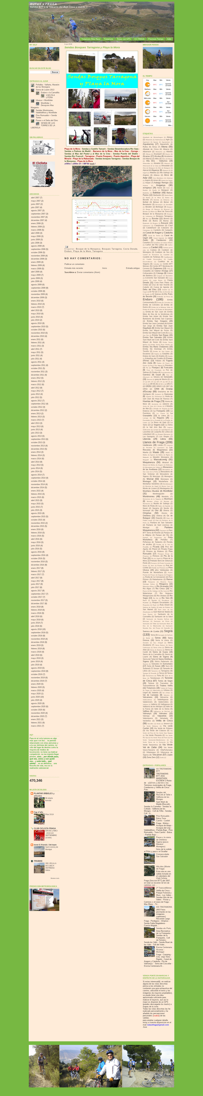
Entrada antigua (133, 268)
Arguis (147, 180)
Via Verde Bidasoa (150, 726)
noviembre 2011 (38, 371)
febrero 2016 (36, 533)
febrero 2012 (36, 381)
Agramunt (146, 142)
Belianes (166, 200)
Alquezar (155, 170)
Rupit (154, 605)
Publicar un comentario (74, 264)
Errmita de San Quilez (161, 351)
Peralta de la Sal (163, 544)
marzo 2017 (36, 574)
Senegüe (161, 635)
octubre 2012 (36, 407)
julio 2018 (35, 626)
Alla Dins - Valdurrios (157, 161)
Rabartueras (157, 579)
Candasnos (161, 240)
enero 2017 (36, 568)
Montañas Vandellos (151, 484)
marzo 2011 (36, 346)
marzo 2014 (36, 458)
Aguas (155, 142)
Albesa (148, 154)
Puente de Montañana (153, 572)
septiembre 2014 (38, 478)
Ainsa (154, 147)
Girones (149, 379)
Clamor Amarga (161, 271)
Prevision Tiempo (155, 39)
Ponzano (154, 563)
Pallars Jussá (147, 520)
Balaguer (165, 190)
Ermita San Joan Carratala (153, 323)
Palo (157, 520)
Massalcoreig (160, 459)
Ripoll (145, 600)
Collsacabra (148, 273)
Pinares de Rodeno (155, 551)
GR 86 (152, 384)
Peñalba (164, 540)
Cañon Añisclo (168, 242)
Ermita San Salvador (152, 337)
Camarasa (146, 230)
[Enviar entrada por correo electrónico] (66, 247)
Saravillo (167, 628)
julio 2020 (35, 700)
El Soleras (156, 294)
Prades (159, 565)
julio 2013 (35, 433)
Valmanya (147, 713)
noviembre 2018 (38, 639)
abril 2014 (35, 462)
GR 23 (145, 384)
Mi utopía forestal (49, 799)
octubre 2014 (36, 481)
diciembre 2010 (37, 336)
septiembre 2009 (38, 288)
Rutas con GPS (124, 39)
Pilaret (154, 549)
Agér (168, 139)
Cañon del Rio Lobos (154, 245)
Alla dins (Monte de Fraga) (163, 867)
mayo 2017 (36, 581)
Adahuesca (159, 139)
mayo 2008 (36, 236)
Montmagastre (158, 494)
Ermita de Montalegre (165, 309)
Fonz (148, 370)
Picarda (156, 547)
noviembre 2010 (38, 333)
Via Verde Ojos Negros (164, 733)
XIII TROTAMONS (164, 907)
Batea (167, 197)
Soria (149, 666)
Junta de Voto (148, 406)
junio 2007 (35, 204)
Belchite (156, 200)
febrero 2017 (36, 571)
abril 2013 (35, 423)
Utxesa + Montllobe (44, 100)
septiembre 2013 (38, 439)
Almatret (157, 163)
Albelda (169, 151)
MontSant (168, 499)
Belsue (156, 202)
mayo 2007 (36, 201)
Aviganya (160, 185)
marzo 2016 (36, 536)
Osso (168, 518)
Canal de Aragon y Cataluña (159, 232)
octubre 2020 (36, 710)
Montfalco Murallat (151, 491)
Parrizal (145, 537)
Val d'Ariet (166, 693)
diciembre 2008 (37, 259)
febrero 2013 (36, 417)
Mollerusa (169, 465)
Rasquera (151, 582)
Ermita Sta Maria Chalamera (155, 347)
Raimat (169, 579)
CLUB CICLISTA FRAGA (45, 828)
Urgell (145, 693)
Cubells (146, 287)
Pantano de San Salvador (161, 523)
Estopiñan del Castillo (154, 358)
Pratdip (154, 568)
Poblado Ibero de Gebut (160, 561)
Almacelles (146, 163)
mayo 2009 (36, 275)
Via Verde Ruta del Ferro (159, 737)
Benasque (159, 204)
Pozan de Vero (148, 565)
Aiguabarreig (148, 144)
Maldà (168, 452)
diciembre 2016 (37, 565)
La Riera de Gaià (158, 422)
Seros (158, 637)
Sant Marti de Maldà (161, 612)
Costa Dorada (130, 249)
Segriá (168, 631)
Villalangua (151, 752)
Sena (153, 635)
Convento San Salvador (155, 278)
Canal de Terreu (154, 235)
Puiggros (169, 575)
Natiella (167, 506)
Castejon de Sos (162, 252)
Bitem (153, 211)
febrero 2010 (36, 304)
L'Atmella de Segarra (159, 408)
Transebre (164, 683)
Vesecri (167, 723)
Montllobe (168, 491)
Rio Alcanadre (163, 586)
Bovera (166, 218)
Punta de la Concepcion (155, 577)
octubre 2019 (36, 674)
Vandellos (147, 721)
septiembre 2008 (38, 249)
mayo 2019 (36, 658)
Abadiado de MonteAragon (153, 137)
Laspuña (157, 432)
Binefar (145, 211)
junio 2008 (35, 239)
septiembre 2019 (38, 671)
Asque (148, 183)
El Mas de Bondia (164, 292)
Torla (159, 675)
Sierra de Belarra (156, 650)
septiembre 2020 (38, 706)
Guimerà (158, 394)
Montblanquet (168, 484)
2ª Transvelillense (163, 888)
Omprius (147, 513)
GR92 (145, 389)
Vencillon (150, 723)
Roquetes (146, 605)
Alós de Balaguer (164, 168)
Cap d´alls (38, 812)
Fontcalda (168, 367)
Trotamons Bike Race (90, 39)
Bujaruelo (146, 223)
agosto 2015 (36, 513)
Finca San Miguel (156, 365)
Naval (145, 508)
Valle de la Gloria (161, 709)
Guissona (168, 394)
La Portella (156, 420)
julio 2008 (35, 243)
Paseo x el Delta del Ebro (47, 120)
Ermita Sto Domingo (152, 349)
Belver (166, 202)
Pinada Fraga (167, 549)
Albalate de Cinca (151, 149)
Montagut (147, 481)
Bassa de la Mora (153, 197)
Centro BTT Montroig (161, 266)
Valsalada (164, 718)
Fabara (158, 361)
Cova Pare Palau (161, 282)
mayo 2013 (36, 426)
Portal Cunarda (165, 563)
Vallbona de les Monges (153, 706)
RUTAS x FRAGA (43, 4)
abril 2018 (35, 616)
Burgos (155, 223)
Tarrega (145, 673)
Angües (146, 175)
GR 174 (150, 382)
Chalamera (157, 268)
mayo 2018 (36, 620)
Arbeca (156, 175)
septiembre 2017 (38, 594)
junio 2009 (35, 278)
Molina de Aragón (157, 465)
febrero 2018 (36, 610)
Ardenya (170, 178)
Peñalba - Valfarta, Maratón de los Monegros (47, 86)
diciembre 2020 (37, 716)
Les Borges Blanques (162, 434)
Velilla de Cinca (164, 720)
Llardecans (147, 445)
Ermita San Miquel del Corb (154, 333)
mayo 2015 (36, 504)
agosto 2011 (36, 362)
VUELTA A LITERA (50, 96)
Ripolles (154, 600)
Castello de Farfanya (151, 257)
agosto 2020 (36, 703)
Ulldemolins (156, 690)
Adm (169, 39)
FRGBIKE (38, 861)
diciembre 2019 (37, 681)
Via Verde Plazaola (153, 735)
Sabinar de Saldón (149, 607)
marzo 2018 (36, 613)
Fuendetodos (165, 372)
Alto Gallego (165, 173)
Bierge (148, 209)
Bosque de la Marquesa (88, 249)
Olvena (166, 510)
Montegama (165, 488)
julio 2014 (35, 471)
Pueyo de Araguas (157, 575)
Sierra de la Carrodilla (152, 654)
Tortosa (151, 683)
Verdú (159, 723)
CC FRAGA (139, 39)
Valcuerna (164, 697)
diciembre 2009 (37, 297)
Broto (145, 221)
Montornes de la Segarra (152, 499)
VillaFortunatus (166, 750)
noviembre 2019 (38, 677)
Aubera (145, 185)
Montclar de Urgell (151, 486)
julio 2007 (35, 207)
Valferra (154, 704)
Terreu (170, 673)
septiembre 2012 (38, 404)
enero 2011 (35, 339)
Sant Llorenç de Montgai (51, 848)
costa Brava (157, 280)
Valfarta (145, 704)
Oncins (164, 513)
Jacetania (155, 404)
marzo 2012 (36, 384)
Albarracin (147, 151)
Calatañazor (151, 228)
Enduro (68, 251)
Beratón (148, 207)
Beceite (146, 200)
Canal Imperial (159, 238)
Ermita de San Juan (154, 312)
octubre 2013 (36, 442)
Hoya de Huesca (162, 399)
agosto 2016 (36, 552)
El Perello (146, 294)
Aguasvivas (166, 142)
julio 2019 (35, 665)
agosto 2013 (36, 436)
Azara (159, 188)
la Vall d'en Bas (154, 427)
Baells (154, 190)
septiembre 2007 (38, 214)
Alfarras (148, 159)
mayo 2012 (36, 391)
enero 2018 (36, 607)
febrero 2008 (36, 227)
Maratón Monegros (161, 457)
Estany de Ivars (149, 356)
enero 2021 (36, 719)
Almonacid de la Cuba (150, 166)
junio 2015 (35, 507)
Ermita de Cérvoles (151, 305)
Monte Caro (166, 486)
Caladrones (159, 225)
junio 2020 (35, 697)
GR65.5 (159, 386)
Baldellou (146, 193)
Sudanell (146, 668)
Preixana (162, 568)
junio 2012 (35, 394)
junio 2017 (35, 584)
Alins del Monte (167, 159)
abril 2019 (35, 655)
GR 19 (167, 382)
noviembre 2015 (38, 523)
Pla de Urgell (155, 558)
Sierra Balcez (160, 645)
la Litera (162, 416)
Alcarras (146, 156)
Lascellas (147, 432)
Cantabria (156, 242)
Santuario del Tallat (149, 623)
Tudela (162, 688)
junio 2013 (35, 429)
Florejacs (156, 367)
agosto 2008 (36, 246)
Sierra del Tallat (149, 659)
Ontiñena (147, 516)
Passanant (158, 537)
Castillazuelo (168, 257)
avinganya (147, 188)
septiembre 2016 (38, 555)
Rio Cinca (160, 588)
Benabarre (147, 204)
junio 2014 (35, 468)
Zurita (162, 757)
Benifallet (169, 204)
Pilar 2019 (49, 814)
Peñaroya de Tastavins (152, 542)
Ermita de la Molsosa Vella (160, 307)
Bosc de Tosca (164, 211)
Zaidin (170, 755)
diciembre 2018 (37, 642)
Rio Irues (164, 591)
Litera (163, 439)
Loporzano (160, 447)
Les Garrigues (149, 436)
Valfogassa (165, 704)
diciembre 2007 (37, 220)
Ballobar (157, 192)
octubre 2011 (36, 368)
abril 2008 (35, 233)
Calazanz (165, 228)
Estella (170, 356)
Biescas (157, 209)
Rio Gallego (154, 591)
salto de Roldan (164, 607)
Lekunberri (147, 434)
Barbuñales (169, 195)
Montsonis (146, 503)
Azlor (168, 188)
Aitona (164, 146)
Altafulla (153, 173)
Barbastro (157, 195)
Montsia (166, 501)
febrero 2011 (36, 342)
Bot (147, 218)
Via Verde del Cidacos (156, 730)
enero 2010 (36, 301)
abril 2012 (35, 388)
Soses (157, 666)
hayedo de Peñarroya (154, 396)
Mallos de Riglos (164, 455)
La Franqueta (159, 411)
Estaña (162, 356)
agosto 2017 (36, 590)
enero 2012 (36, 378)
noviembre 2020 (38, 713)
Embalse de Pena (163, 296)
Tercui (161, 673)
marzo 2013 (36, 420)
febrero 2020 (36, 687)
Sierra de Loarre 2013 (45, 90)
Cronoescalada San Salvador (162, 855)
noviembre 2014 (38, 484)
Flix (147, 368)
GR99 (156, 389)
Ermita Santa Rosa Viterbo (160, 344)
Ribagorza (163, 584)
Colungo (159, 273)
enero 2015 (36, 491)
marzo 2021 (36, 726)
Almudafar (165, 166)
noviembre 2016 (38, 561)
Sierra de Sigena (161, 657)
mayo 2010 (36, 314)
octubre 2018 (36, 636)
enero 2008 (36, 223)
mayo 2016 (36, 542)
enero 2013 (36, 413)
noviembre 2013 (38, 446)
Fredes (155, 372)
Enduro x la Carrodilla (50, 92)
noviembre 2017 (38, 600)
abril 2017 (35, 578)
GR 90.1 (161, 384)
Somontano (168, 664)
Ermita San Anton (150, 316)
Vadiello (155, 693)
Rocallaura (165, 600)
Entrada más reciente (73, 268)
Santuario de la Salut (164, 617)
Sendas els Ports (163, 928)
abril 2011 (35, 349)
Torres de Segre (165, 681)
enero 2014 (36, 452)
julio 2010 (35, 320)
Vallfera (146, 711)
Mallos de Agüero (149, 455)
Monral (150, 479)
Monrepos (165, 479)
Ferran (145, 365)
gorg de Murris (161, 379)
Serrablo (146, 643)
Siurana (145, 664)
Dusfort (164, 289)
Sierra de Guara (160, 652)
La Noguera (158, 418)
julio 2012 (35, 397)
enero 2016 (36, 529)
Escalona (146, 354)
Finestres (169, 365)
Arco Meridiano (158, 178)
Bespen (170, 207)
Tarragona (97, 251)
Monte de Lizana (150, 488)
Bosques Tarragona (112, 249)
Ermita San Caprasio (164, 319)
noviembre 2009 (38, 294)
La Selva (169, 425)
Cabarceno (146, 225)
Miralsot (165, 462)
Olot (156, 510)
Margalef (146, 460)
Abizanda (149, 139)
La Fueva (161, 413)
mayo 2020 (36, 693)
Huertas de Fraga (151, 401)
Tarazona (154, 671)
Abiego (170, 137)
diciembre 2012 (37, 410)
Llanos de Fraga (154, 442)
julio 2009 (35, 281)
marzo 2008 (36, 230)
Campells (169, 230)
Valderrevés (147, 702)
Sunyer (156, 668)
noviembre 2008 (38, 256)
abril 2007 (35, 197)
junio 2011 (35, 355)
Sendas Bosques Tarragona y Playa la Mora (92, 47)
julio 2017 (35, 587)
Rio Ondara (161, 596)
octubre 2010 (36, 330)
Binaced (167, 209)
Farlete (159, 363)
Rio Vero (165, 598)
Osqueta (159, 518)
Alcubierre (168, 156)
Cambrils (157, 230)
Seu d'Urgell (158, 643)
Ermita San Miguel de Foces (156, 330)
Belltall (145, 202)
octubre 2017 (36, 597)
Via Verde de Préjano (163, 728)
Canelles (146, 242)
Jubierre (165, 404)
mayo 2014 (36, 465)
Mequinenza (149, 462)
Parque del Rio (162, 535)
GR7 (168, 386)
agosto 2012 (36, 401)
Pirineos (156, 556)
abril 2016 (35, 539)
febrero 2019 (36, 648)
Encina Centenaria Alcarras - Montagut (164, 949)
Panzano (163, 530)
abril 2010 (35, 310)
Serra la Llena (162, 640)
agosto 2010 (36, 323)
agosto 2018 (36, 629)
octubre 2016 (36, 558)
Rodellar (145, 602)
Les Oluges (164, 436)
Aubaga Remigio (161, 183)
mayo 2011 (35, 352)
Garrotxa (146, 375)
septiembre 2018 (38, 632)
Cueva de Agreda (161, 287)
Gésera (157, 377)
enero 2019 (36, 645)
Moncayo (156, 476)
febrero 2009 (36, 265)
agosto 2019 (36, 668)
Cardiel (154, 247)
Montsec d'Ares (153, 501)
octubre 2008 (36, 252)
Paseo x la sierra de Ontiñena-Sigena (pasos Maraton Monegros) (163, 841)
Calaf (170, 225)
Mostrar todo (55, 878)
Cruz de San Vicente (161, 285)
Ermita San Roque (160, 335)
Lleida (160, 445)
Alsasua (165, 170)
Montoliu (165, 496)
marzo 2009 (36, 268)
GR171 (170, 384)
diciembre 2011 (37, 375)
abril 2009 (35, 272)
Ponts (145, 563)
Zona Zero (151, 757)
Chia (168, 268)
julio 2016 (35, 549)
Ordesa (159, 516)
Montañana (163, 481)
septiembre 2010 (38, 326)
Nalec (160, 506)
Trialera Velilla (166, 685)
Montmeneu (148, 496)
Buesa (166, 221)
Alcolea (157, 156)
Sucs (168, 666)
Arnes (155, 180)
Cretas (145, 285)
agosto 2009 (36, 284)
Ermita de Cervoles (163, 302)
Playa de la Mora (82, 251)
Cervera (146, 268)
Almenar (167, 163)
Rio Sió (155, 598)
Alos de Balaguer (149, 168)
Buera (155, 221)
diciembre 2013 (37, 449)
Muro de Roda (149, 506)
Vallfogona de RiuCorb (162, 711)
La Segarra (155, 425)
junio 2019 (35, 661)
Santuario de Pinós (161, 621)
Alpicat (145, 170)
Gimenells (168, 377)
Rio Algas (147, 588)
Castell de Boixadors (151, 254)
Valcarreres (147, 697)
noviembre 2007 (38, 217)
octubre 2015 (36, 520)
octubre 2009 (36, 291)
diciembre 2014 (37, 487)
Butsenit (164, 223)
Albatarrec (158, 151)
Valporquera (148, 718)
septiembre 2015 (38, 516)
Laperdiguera (165, 429)
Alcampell (158, 154)
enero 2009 (36, 262)
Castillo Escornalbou (154, 259)
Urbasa (167, 690)
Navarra (155, 508)
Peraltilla (146, 547)
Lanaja (155, 429)
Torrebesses (155, 678)
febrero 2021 (36, 723)
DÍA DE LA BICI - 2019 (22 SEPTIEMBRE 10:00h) (51, 834)
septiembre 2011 (38, 365)
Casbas (153, 250)
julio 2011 (35, 359)
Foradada (158, 370)
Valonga (146, 716)
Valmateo (163, 713)
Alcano (167, 154)
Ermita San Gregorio (157, 321)
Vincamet (157, 754)
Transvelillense (149, 686)
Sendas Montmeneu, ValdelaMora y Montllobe (46, 111)
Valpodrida (161, 716)
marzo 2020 (36, 690)
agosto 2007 (36, 210)
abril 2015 (35, 500)
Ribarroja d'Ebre (148, 586)
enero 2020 (36, 684)
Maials (156, 452)
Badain (145, 190)
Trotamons (108, 39)
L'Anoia (159, 406)
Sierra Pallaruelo (162, 661)
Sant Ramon (148, 614)
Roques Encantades (160, 602)
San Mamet (148, 609)
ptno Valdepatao (162, 570)
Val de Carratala (150, 695)
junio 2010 (35, 317)
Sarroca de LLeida (151, 631)
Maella (145, 452)
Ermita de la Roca (149, 309)
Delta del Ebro (149, 289)
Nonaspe (146, 510)
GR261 (149, 386)
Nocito (166, 508)
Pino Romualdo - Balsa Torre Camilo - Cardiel (163, 818)
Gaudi (158, 375)
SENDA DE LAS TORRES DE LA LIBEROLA (43, 125)
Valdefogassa (162, 699)
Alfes (157, 159)
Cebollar (156, 264)
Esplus (156, 354)
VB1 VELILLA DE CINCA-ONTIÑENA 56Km (50, 866)
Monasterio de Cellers (152, 467)
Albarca (166, 149)
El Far (152, 292)
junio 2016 (35, 545)
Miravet (145, 465)
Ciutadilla (147, 271)
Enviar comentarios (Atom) (88, 272)
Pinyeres (146, 556)
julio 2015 (35, 510)
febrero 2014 (36, 455)
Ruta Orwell (165, 605)
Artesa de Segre (167, 180)
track (92, 164)
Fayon (167, 363)
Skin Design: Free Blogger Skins (102, 1092)
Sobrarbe (155, 664)
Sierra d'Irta (157, 647)
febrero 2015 (36, 494)
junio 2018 (35, 623)
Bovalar (155, 218)
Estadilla (165, 354)
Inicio (104, 268)
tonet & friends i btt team (45, 845)
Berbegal (159, 207)
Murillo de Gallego (161, 503)
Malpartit (146, 457)
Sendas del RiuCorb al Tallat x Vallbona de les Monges (164, 795)
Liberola (146, 439)
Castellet (166, 254)
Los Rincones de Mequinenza (158, 448)
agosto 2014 (36, 475)
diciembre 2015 (37, 526)
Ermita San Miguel (162, 328)
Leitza (167, 432)
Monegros (168, 476)
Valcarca (166, 695)
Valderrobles (163, 702)
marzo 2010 (36, 307)
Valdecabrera (147, 699)
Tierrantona (150, 675)
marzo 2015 (36, 497)
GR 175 (159, 382)
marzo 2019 (36, 652)
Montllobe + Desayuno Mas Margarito (42, 105)
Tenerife (153, 673)
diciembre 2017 (37, 603)
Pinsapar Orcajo (164, 554)
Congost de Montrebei (164, 276)
